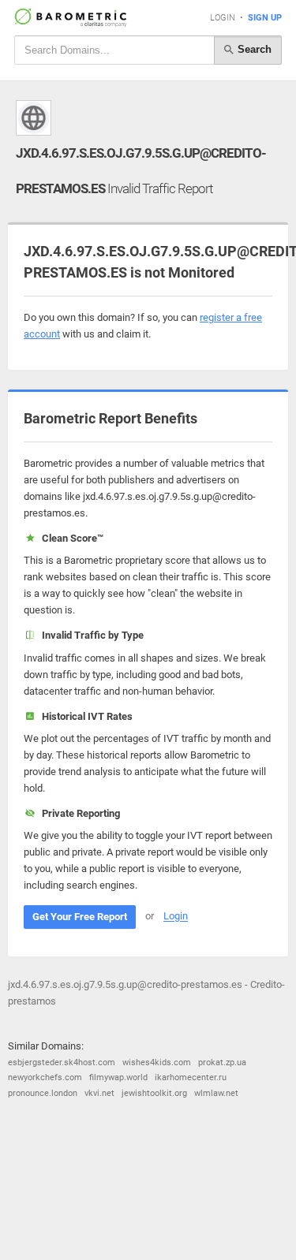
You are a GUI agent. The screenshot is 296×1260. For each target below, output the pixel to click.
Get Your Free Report (79, 917)
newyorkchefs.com (45, 1077)
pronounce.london (42, 1093)
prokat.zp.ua (222, 1062)
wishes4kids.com (156, 1062)
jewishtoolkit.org (154, 1093)
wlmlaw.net (216, 1093)
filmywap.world (118, 1077)
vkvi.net (99, 1093)
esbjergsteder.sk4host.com (61, 1062)
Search (253, 49)
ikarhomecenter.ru (191, 1077)
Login (222, 18)
